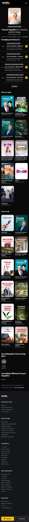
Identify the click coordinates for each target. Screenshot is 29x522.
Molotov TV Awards (6, 487)
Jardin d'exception (21, 298)
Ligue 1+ (3, 505)
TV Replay (4, 476)
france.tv (3, 379)
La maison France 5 (7, 136)
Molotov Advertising (7, 409)
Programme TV (5, 474)
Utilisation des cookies (7, 428)
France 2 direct (5, 449)
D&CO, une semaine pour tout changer (7, 158)
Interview (4, 232)
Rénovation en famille (5, 299)
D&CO (17, 180)
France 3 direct (5, 451)
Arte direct (4, 457)
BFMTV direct (5, 464)
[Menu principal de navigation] (26, 3)
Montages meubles (21, 254)
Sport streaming (5, 485)
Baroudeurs (18, 136)
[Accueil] (6, 3)
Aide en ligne (4, 422)
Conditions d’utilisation (7, 430)
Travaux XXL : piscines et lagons (20, 114)
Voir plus (25, 36)
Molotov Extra (5, 501)
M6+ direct (4, 455)
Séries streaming (6, 482)
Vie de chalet (5, 344)
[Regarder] (26, 46)
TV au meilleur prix (6, 508)
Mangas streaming (6, 489)
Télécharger (4, 434)
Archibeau (4, 203)
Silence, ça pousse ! (7, 113)
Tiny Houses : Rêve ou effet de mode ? (21, 158)
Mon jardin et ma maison (6, 254)
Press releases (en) (6, 407)
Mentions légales (6, 426)
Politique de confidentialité (8, 424)
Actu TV (3, 491)
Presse (3, 405)
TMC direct (4, 462)
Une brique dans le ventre (7, 181)
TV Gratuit (4, 478)
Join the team (5, 411)
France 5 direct (5, 453)
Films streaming (5, 480)
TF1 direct (4, 447)
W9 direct (4, 459)
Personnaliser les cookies (8, 432)
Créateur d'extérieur (18, 322)
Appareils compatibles (7, 437)
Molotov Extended (6, 503)
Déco (19, 34)
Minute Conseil (5, 277)
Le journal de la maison (19, 345)
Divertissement (12, 34)
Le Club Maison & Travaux (6, 322)
